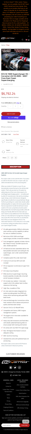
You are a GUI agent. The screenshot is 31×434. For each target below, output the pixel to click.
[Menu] (28, 40)
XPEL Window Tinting (22, 408)
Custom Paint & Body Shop (22, 390)
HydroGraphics (22, 393)
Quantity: (4, 106)
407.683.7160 (17, 375)
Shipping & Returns (8, 407)
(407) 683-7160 (6, 134)
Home (3, 45)
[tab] (15, 167)
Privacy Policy (8, 404)
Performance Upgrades (23, 402)
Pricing (8, 401)
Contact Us (8, 386)
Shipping (3, 97)
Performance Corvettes (13, 429)
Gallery (8, 395)
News (8, 398)
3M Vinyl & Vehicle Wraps (22, 405)
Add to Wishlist (7, 127)
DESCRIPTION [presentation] (15, 167)
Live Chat (16, 134)
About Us (8, 383)
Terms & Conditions (8, 410)
